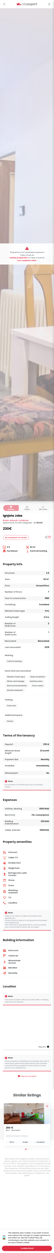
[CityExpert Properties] (27, 4)
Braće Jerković (10, 520)
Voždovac (24, 520)
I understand (27, 1248)
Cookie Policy (33, 1237)
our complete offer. (27, 260)
